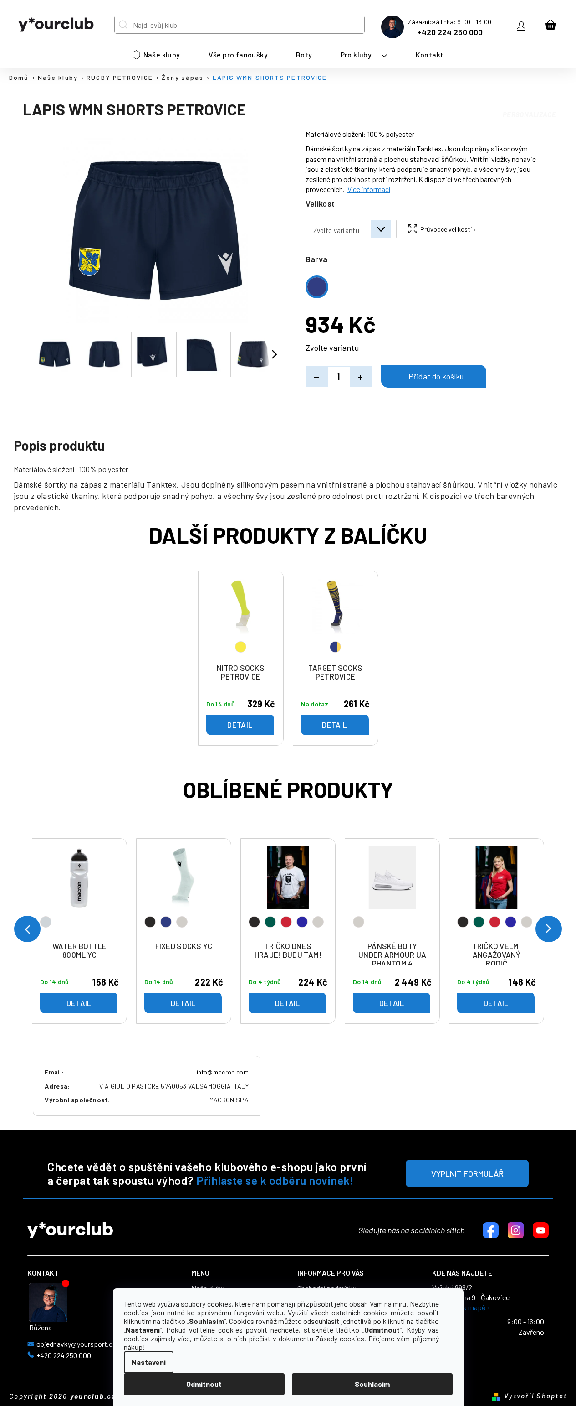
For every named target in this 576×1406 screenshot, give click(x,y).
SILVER (46, 922)
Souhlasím (372, 1384)
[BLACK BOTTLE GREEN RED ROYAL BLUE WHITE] (288, 891)
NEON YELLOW (240, 647)
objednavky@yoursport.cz (76, 1344)
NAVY (166, 922)
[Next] (548, 929)
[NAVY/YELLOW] (335, 619)
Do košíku (433, 376)
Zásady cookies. (341, 1338)
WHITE (182, 922)
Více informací (368, 189)
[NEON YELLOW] (241, 619)
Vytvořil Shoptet (535, 1395)
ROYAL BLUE (302, 922)
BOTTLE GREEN (270, 922)
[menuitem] (156, 55)
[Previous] (27, 929)
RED (286, 922)
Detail (79, 1002)
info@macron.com (223, 1072)
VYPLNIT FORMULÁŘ (467, 1173)
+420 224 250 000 (450, 32)
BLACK (150, 922)
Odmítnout (204, 1384)
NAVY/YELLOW (335, 647)
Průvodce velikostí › (448, 229)
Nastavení (149, 1362)
